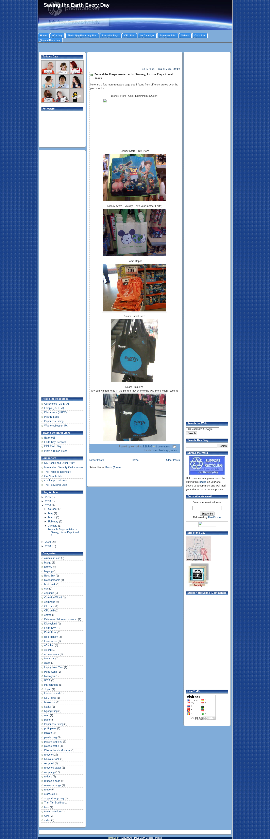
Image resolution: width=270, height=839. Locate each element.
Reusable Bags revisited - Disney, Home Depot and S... (63, 532)
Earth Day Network (55, 442)
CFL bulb (49, 610)
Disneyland (50, 623)
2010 (48, 505)
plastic (48, 732)
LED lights (50, 698)
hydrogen (49, 676)
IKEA (47, 680)
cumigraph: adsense (55, 480)
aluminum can (52, 558)
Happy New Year (53, 667)
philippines (50, 728)
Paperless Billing (53, 421)
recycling (49, 772)
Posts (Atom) (113, 467)
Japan (47, 689)
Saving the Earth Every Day (77, 5)
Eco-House (50, 641)
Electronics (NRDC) (55, 412)
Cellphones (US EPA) (56, 403)
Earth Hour (50, 632)
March (52, 517)
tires (46, 807)
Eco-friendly (51, 637)
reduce (48, 776)
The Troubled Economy (57, 472)
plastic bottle (51, 746)
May (51, 513)
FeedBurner (214, 517)
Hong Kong (50, 671)
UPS (47, 816)
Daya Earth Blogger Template (148, 838)
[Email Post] (174, 446)
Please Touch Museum (57, 750)
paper (47, 719)
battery (48, 567)
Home (135, 460)
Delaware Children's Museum (60, 619)
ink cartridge (51, 684)
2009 (48, 542)
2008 (48, 546)
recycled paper (52, 767)
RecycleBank (51, 759)
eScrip (48, 650)
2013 (48, 501)
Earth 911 (49, 437)
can (46, 588)
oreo (46, 715)
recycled (49, 763)
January (53, 525)
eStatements (51, 654)
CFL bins (49, 606)
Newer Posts (96, 460)
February (53, 521)
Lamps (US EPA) (54, 408)
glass (47, 663)
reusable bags (52, 781)
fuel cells (49, 658)
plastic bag (50, 737)
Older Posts (173, 460)
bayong (48, 571)
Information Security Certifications (63, 467)
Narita (47, 706)
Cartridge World (53, 597)
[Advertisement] (135, 47)
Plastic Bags (51, 416)
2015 (48, 497)
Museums (50, 702)
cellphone (49, 602)
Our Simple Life (53, 476)
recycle (48, 754)
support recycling (54, 798)
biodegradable (52, 580)
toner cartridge (52, 811)
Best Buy (49, 575)
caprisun (49, 593)
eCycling (49, 645)
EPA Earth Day (52, 446)
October (53, 509)
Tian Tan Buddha (54, 802)
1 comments (163, 446)
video (47, 820)
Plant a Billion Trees (55, 451)
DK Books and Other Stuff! (59, 463)
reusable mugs (52, 785)
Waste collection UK (56, 425)
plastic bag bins (53, 741)
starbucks (50, 794)
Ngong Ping (51, 711)
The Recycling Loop (55, 485)
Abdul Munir (127, 838)
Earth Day (50, 628)
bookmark (50, 584)
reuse (47, 789)
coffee (47, 615)
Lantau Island (52, 693)
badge (47, 562)
